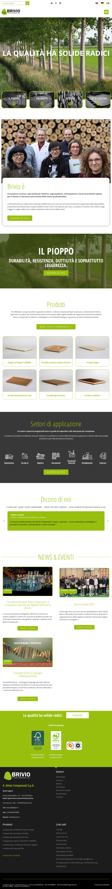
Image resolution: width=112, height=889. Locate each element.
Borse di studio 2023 (84, 604)
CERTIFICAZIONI (98, 98)
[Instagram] (56, 3)
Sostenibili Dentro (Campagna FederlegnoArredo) (27, 674)
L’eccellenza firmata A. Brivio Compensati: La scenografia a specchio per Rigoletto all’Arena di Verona (28, 605)
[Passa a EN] (96, 3)
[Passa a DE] (102, 3)
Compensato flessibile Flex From (15, 837)
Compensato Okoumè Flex (13, 848)
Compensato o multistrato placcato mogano (20, 844)
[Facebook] (52, 3)
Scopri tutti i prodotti (11, 855)
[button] (106, 12)
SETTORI (70, 98)
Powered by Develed (102, 885)
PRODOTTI (42, 98)
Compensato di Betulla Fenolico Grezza (18, 829)
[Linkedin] (60, 3)
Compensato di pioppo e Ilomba (15, 833)
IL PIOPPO (14, 98)
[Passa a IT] (107, 3)
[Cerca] (27, 3)
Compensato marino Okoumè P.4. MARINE (19, 841)
